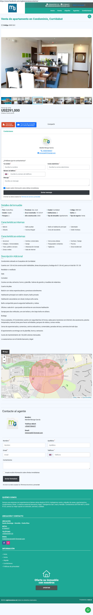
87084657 (66, 4)
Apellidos (51, 441)
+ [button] (4, 357)
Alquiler (67, 10)
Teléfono (51, 450)
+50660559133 (53, 4)
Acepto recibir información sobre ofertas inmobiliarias (22, 472)
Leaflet (74, 397)
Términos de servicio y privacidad (30, 197)
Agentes (76, 10)
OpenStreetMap (87, 397)
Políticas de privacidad (11, 566)
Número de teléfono (10, 171)
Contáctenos (87, 10)
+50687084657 (47, 151)
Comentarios (7, 460)
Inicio (52, 10)
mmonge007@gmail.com (47, 153)
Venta (59, 10)
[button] (90, 31)
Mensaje (6, 177)
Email (5, 450)
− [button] (4, 360)
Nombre (6, 441)
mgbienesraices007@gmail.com (13, 539)
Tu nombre (7, 164)
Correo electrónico (54, 164)
